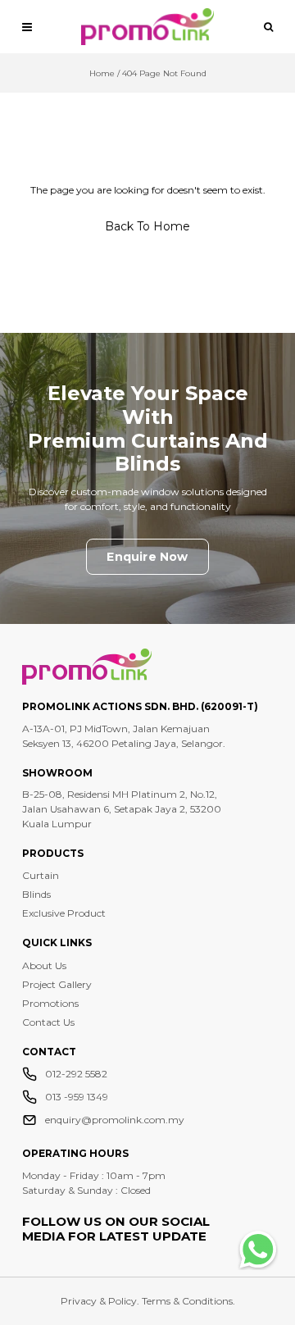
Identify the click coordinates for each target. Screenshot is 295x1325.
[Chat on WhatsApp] (258, 1249)
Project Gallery (57, 984)
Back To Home (147, 226)
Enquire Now (147, 556)
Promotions (50, 1003)
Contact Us (48, 1022)
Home (102, 73)
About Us (44, 965)
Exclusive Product (64, 913)
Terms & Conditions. (188, 1301)
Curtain (40, 875)
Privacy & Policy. (101, 1301)
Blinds (36, 894)
